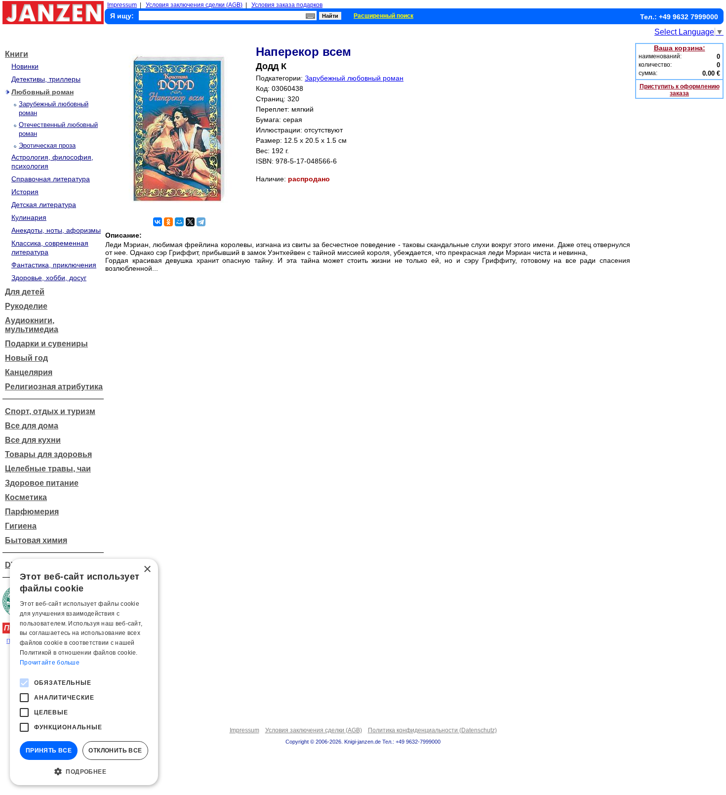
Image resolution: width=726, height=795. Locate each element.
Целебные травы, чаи (48, 468)
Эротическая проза (47, 145)
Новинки (25, 66)
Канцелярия (28, 372)
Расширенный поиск (383, 15)
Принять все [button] (49, 750)
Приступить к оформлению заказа (680, 90)
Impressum (122, 4)
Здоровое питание (42, 483)
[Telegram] (201, 221)
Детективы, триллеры (46, 79)
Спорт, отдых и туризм (50, 411)
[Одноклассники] (168, 221)
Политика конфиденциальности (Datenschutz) (432, 730)
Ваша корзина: (679, 48)
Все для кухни (33, 440)
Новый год (26, 358)
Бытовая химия (36, 540)
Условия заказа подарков (287, 4)
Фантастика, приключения (53, 265)
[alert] (84, 672)
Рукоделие (26, 306)
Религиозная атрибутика (54, 386)
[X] (190, 221)
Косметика (26, 497)
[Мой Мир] (179, 221)
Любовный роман (42, 92)
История (25, 192)
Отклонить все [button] (115, 750)
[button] (84, 770)
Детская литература (43, 205)
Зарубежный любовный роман (354, 78)
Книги (16, 54)
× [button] (147, 569)
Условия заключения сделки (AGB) (194, 4)
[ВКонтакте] (157, 221)
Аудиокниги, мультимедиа (31, 325)
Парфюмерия (32, 511)
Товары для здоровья (48, 454)
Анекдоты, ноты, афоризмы (56, 230)
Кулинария (28, 217)
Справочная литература (50, 179)
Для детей (24, 292)
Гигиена (21, 526)
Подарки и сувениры (46, 343)
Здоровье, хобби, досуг (48, 278)
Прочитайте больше (50, 662)
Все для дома (31, 425)
